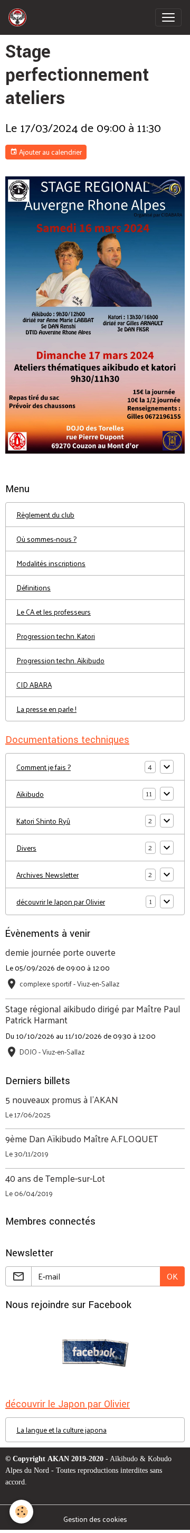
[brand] (19, 17)
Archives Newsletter (47, 874)
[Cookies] (21, 1511)
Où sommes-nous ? (46, 539)
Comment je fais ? (43, 767)
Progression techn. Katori (55, 636)
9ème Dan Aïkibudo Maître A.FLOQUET (81, 1138)
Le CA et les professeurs (53, 611)
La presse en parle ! (46, 709)
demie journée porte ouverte (60, 952)
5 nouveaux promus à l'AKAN (61, 1099)
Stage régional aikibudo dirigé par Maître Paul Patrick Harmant (92, 1014)
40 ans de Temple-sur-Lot (55, 1178)
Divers (26, 847)
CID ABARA (34, 684)
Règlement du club (45, 514)
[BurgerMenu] (168, 17)
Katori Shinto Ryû (43, 820)
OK (172, 1276)
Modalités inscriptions (51, 563)
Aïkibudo (30, 794)
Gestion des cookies (95, 1519)
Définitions (33, 587)
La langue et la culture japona (61, 1429)
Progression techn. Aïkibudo (60, 660)
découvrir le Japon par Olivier (60, 901)
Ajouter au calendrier (49, 151)
